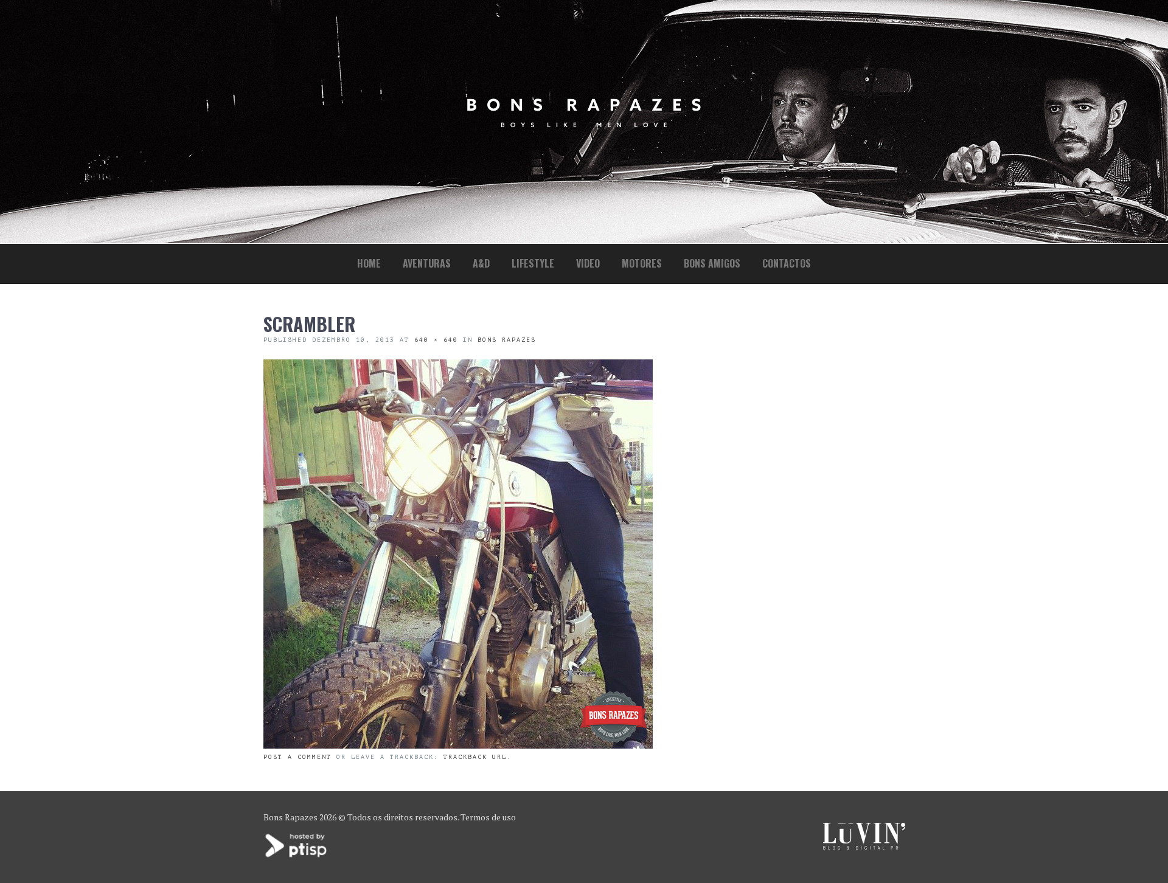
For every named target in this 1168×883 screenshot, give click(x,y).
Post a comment (297, 756)
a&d (481, 263)
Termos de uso (488, 817)
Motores (642, 263)
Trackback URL (475, 756)
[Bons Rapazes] (584, 124)
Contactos (786, 263)
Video (588, 263)
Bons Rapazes (507, 339)
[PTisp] (296, 856)
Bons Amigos (712, 263)
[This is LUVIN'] (864, 846)
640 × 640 (436, 339)
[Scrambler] (458, 745)
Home (369, 263)
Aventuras (427, 263)
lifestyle (533, 263)
